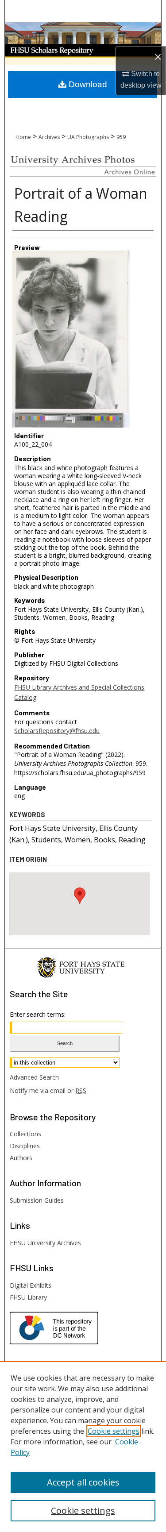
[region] (83, 1446)
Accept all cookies (83, 1482)
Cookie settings (113, 1431)
